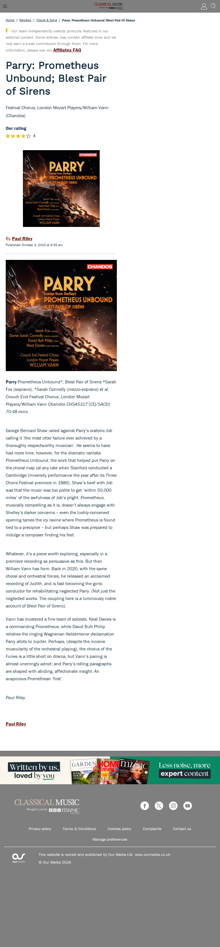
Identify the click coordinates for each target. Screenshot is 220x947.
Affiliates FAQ (67, 50)
